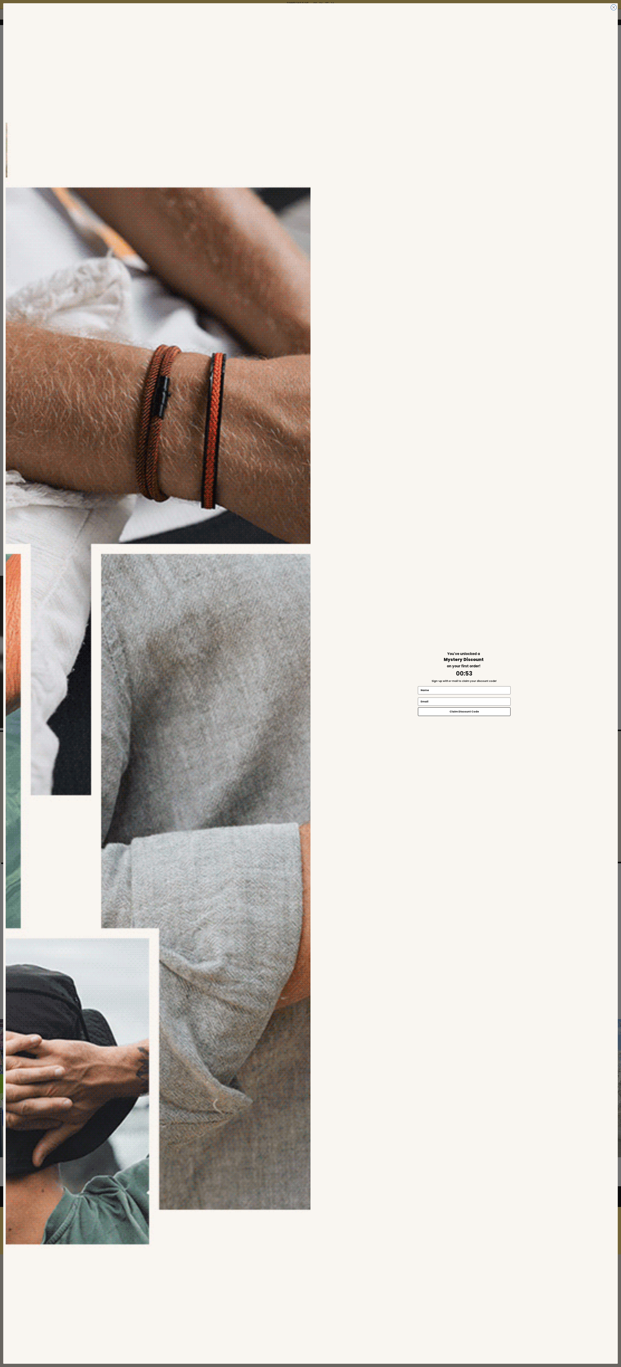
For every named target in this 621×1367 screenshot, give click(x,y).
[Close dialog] (613, 7)
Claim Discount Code (464, 711)
